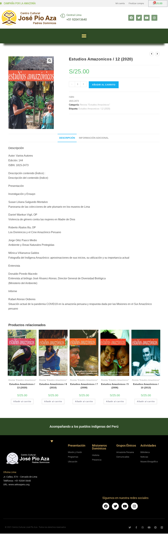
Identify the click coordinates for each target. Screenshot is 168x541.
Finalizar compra (136, 3)
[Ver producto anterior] (151, 54)
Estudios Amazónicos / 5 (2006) (115, 386)
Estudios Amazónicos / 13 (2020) (22, 386)
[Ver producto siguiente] (157, 54)
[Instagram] (154, 18)
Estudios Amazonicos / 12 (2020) (94, 108)
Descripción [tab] (67, 138)
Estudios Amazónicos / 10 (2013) (146, 386)
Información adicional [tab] (94, 138)
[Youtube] (147, 18)
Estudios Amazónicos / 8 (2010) (53, 386)
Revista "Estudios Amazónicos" (95, 105)
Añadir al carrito (103, 85)
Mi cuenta (120, 3)
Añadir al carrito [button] (22, 401)
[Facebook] (131, 18)
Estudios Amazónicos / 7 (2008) (84, 386)
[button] (84, 36)
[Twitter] (139, 18)
